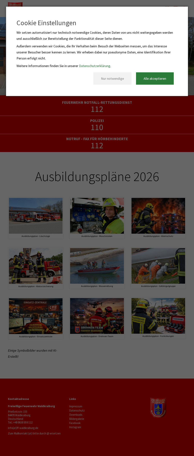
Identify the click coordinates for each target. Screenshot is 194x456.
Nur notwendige (112, 78)
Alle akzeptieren (155, 78)
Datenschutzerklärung (94, 66)
